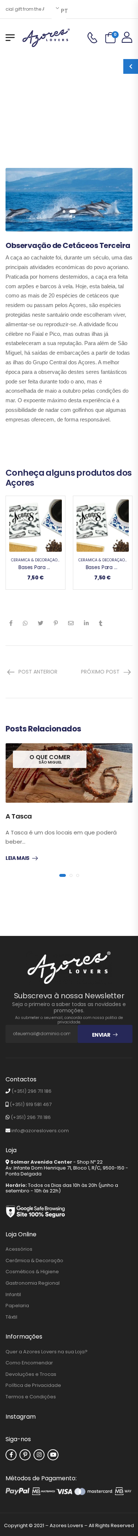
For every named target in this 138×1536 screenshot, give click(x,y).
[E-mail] (71, 623)
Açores (9, 113)
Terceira (98, 113)
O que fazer (69, 113)
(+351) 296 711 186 (31, 1091)
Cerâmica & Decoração (34, 560)
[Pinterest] (56, 623)
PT (63, 11)
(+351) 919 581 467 (31, 1104)
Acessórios (19, 1249)
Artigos (72, 103)
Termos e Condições (31, 1397)
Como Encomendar (29, 1363)
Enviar (101, 1035)
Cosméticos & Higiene (32, 1272)
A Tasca (19, 816)
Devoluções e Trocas (31, 1374)
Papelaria (17, 1306)
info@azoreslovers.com (40, 1130)
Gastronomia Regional (33, 1283)
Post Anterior (37, 671)
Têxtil (11, 1317)
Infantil (13, 1295)
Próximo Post (100, 671)
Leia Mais (17, 858)
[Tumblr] (100, 623)
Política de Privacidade (33, 1385)
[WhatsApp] (25, 623)
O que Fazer (36, 113)
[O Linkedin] (86, 623)
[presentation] (64, 211)
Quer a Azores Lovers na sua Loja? (47, 1352)
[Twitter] (40, 623)
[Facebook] (11, 623)
